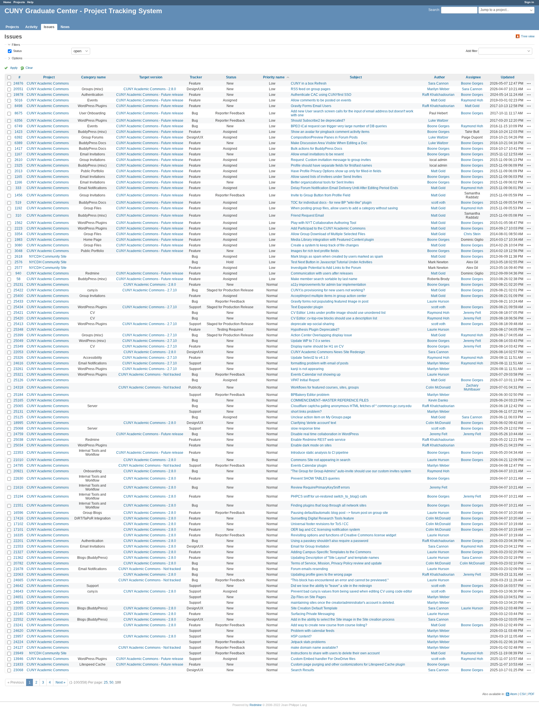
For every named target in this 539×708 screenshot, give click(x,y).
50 (111, 682)
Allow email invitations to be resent (317, 154)
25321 (18, 374)
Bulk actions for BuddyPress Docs (316, 149)
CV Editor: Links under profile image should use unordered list (338, 313)
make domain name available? (314, 648)
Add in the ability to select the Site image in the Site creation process (342, 619)
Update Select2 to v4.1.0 (309, 358)
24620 (18, 631)
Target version (150, 77)
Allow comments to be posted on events (321, 100)
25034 (18, 445)
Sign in (529, 2)
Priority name (274, 77)
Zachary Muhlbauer (472, 387)
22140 (18, 614)
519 (18, 203)
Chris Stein (472, 234)
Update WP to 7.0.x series (310, 341)
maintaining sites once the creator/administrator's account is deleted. (343, 603)
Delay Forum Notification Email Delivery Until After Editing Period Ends (344, 188)
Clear (29, 67)
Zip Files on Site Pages (308, 597)
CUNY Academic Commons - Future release (149, 95)
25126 (18, 380)
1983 (18, 240)
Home (7, 2)
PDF (531, 694)
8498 (18, 106)
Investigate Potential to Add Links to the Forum (326, 268)
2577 (18, 268)
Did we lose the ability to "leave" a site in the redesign (331, 586)
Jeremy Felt (472, 313)
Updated (507, 77)
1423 (18, 132)
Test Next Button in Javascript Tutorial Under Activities (331, 262)
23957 (18, 636)
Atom (513, 694)
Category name (93, 77)
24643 (18, 591)
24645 (18, 603)
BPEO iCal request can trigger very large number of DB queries (339, 126)
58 (18, 279)
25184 (18, 395)
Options (17, 58)
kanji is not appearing (307, 369)
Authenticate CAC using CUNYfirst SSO (321, 95)
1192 (18, 208)
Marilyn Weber (438, 89)
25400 (18, 296)
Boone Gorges (472, 83)
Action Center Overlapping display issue (321, 335)
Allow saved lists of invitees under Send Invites (326, 177)
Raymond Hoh (472, 100)
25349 (18, 346)
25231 (18, 285)
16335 (18, 535)
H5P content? (301, 636)
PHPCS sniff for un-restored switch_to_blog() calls (329, 496)
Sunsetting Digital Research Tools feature (322, 518)
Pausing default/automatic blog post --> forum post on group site (339, 513)
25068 (18, 428)
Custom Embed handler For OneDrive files (323, 659)
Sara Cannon (438, 83)
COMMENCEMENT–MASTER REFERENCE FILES (330, 400)
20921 (18, 471)
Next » (60, 682)
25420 (18, 318)
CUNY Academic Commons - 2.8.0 (150, 89)
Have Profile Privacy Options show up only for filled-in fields (336, 171)
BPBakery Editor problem (310, 395)
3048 (18, 251)
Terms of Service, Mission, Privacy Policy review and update (336, 563)
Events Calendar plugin (309, 466)
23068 (18, 670)
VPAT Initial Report (305, 380)
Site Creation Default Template (314, 608)
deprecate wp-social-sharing (312, 324)
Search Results (302, 670)
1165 (18, 177)
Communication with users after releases (322, 273)
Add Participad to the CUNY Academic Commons (328, 228)
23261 (18, 369)
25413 (18, 324)
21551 (18, 505)
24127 (18, 648)
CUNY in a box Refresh (308, 83)
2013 (18, 171)
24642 (18, 586)
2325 (18, 165)
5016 (18, 100)
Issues (49, 27)
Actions (529, 83)
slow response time (305, 428)
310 (18, 215)
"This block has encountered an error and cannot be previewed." (340, 580)
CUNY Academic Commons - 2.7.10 (149, 290)
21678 (18, 569)
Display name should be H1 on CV (317, 346)
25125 (18, 417)
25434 (18, 307)
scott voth (438, 203)
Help (30, 2)
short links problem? (306, 412)
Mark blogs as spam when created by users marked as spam (337, 256)
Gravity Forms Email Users (311, 106)
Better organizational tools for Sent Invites (322, 182)
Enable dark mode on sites (311, 445)
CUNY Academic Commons (48, 83)
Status (17, 50)
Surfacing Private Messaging (313, 614)
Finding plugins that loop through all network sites (328, 505)
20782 (18, 563)
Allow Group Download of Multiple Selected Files (328, 234)
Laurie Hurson (438, 301)
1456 (18, 195)
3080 (18, 245)
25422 (18, 290)
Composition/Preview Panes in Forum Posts (324, 137)
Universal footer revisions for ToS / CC (320, 524)
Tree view (528, 36)
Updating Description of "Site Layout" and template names (335, 558)
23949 (18, 653)
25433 (18, 301)
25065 (18, 406)
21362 (18, 558)
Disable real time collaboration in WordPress (325, 434)
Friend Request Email (307, 215)
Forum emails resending (309, 569)
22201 (18, 541)
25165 (18, 400)
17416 (18, 518)
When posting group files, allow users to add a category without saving (344, 208)
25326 (18, 358)
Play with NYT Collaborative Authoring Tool (323, 223)
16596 (18, 513)
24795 (18, 466)
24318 (18, 387)
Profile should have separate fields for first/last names (331, 165)
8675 (18, 113)
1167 (18, 154)
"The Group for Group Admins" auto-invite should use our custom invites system (351, 471)
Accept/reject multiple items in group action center (328, 296)
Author (439, 77)
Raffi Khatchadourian (438, 95)
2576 (18, 262)
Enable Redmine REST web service (318, 440)
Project (49, 77)
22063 (18, 575)
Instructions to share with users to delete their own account (335, 653)
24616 (18, 363)
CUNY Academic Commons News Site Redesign (328, 352)
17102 (18, 524)
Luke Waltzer (438, 120)
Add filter (472, 50)
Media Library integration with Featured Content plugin (332, 240)
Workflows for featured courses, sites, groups (325, 387)
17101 (18, 530)
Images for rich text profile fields (315, 251)
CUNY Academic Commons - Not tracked (149, 374)
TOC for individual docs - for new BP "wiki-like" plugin (331, 203)
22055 (18, 608)
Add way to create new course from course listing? (329, 625)
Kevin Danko (438, 400)
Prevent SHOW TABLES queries (315, 478)
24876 (18, 83)
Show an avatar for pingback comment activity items (330, 132)
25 (106, 682)
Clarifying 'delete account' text (313, 423)
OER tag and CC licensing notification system (325, 530)
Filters (16, 44)
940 (18, 273)
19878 (18, 95)
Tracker (196, 77)
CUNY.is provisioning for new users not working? (328, 290)
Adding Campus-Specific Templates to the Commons (331, 552)
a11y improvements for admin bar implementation (328, 285)
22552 (18, 619)
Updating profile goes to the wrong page (321, 575)
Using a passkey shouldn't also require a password (329, 541)
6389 (18, 143)
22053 (18, 352)
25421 (18, 313)
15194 (18, 496)
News (65, 27)
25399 (18, 335)
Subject (356, 77)
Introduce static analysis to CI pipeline (319, 453)
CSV (523, 694)
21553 (18, 546)
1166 (18, 182)
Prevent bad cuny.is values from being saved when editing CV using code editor (351, 591)
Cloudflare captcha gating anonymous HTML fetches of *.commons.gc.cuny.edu (351, 406)
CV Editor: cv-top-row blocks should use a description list (334, 318)
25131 (18, 412)
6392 (18, 137)
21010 (18, 460)
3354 (18, 234)
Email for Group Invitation (310, 546)
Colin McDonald (438, 387)
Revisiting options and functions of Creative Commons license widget (343, 535)
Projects (19, 2)
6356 (18, 120)
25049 (18, 341)
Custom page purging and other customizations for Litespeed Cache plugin (348, 664)
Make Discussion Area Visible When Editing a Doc (329, 143)
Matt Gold (438, 100)
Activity (31, 27)
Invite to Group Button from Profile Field (320, 195)
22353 (18, 453)
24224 (18, 642)
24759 (18, 434)
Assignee (473, 77)
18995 (18, 423)
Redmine (256, 705)
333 (18, 188)
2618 (18, 256)
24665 (18, 580)
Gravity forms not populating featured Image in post (329, 301)
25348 (18, 330)
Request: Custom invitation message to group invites (331, 160)
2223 (18, 228)
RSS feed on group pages (310, 89)
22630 (18, 478)
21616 (18, 487)
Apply (14, 67)
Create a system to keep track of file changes (325, 245)
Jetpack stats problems (308, 642)
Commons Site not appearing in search (320, 460)
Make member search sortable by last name (324, 279)
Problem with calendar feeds (312, 631)
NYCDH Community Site (48, 256)
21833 (18, 664)
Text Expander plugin (307, 307)
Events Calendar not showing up (316, 374)
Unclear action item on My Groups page (321, 417)
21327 (18, 552)
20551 (18, 89)
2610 (18, 160)
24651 (18, 597)
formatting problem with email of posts (319, 363)
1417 (18, 149)
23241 (18, 625)
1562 (18, 223)
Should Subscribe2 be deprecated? (318, 120)
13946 (18, 659)
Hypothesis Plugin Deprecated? (315, 330)
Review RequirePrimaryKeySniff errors (320, 487)
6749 (18, 126)
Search (433, 10)
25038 (18, 440)
